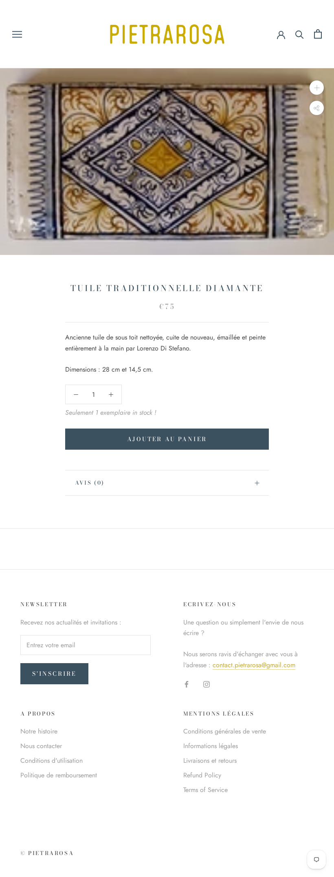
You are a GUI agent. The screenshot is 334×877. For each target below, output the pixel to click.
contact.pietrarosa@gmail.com (254, 665)
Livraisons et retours (210, 760)
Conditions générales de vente (224, 731)
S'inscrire (54, 673)
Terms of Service (205, 789)
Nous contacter (41, 746)
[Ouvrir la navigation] (17, 34)
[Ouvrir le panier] (318, 34)
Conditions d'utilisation (51, 760)
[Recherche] (299, 34)
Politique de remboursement (58, 775)
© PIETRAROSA (47, 853)
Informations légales (210, 746)
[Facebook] (186, 684)
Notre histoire (38, 731)
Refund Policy (202, 775)
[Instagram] (206, 684)
